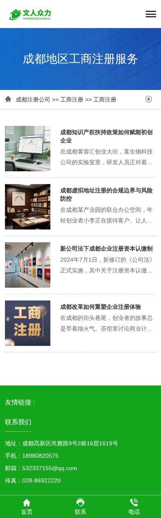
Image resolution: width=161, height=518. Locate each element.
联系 (80, 512)
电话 (134, 512)
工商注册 (71, 99)
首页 (27, 512)
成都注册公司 (33, 99)
